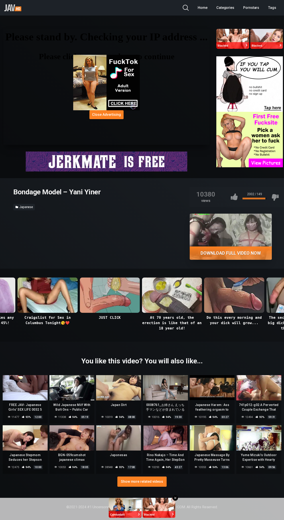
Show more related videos (142, 481)
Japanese (26, 207)
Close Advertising (106, 114)
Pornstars (251, 8)
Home (202, 8)
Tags (272, 8)
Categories (225, 8)
